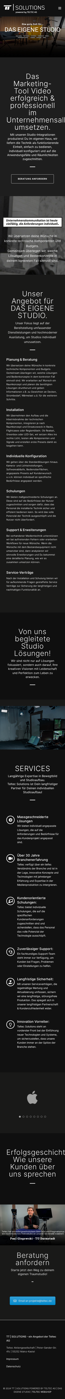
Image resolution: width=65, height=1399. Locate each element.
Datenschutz (13, 1366)
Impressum (12, 1358)
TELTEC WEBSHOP (41, 1391)
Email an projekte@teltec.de (35, 1300)
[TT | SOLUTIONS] (25, 8)
